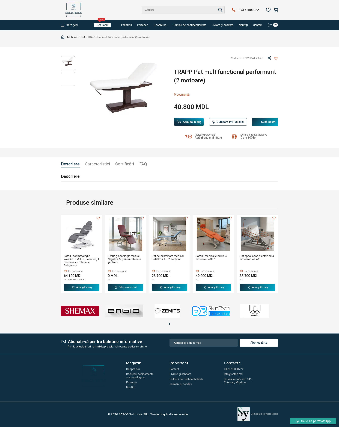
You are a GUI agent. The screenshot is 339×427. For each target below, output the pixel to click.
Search (220, 10)
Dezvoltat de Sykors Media (264, 414)
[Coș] (275, 10)
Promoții (126, 25)
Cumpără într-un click (230, 122)
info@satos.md (233, 374)
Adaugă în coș (192, 122)
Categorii (72, 25)
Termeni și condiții (181, 384)
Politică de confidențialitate (189, 25)
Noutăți (243, 25)
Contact (257, 25)
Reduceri (102, 25)
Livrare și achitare (222, 25)
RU (270, 25)
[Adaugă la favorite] (276, 58)
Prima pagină (63, 37)
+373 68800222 (248, 10)
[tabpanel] (80, 311)
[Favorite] (268, 10)
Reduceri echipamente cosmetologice (140, 376)
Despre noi (160, 25)
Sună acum (268, 122)
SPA (82, 37)
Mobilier (72, 37)
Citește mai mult (128, 287)
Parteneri (142, 25)
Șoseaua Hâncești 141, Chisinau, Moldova (238, 381)
